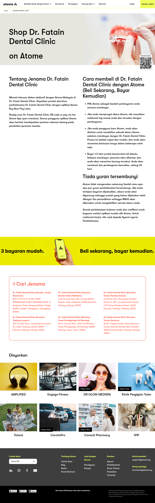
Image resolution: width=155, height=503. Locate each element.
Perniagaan (73, 4)
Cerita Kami (66, 461)
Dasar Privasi (113, 468)
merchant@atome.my (142, 470)
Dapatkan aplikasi (147, 4)
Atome (6, 10)
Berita (64, 468)
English (132, 4)
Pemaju (87, 468)
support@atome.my (141, 460)
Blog (63, 465)
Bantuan (102, 4)
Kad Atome (59, 4)
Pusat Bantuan (68, 472)
